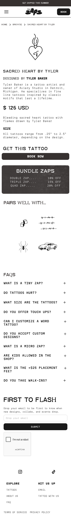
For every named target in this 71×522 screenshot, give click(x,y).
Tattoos (11, 490)
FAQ (8, 502)
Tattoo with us (48, 496)
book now (35, 156)
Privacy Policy (40, 512)
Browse (17, 24)
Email (42, 490)
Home (4, 24)
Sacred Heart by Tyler (41, 24)
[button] (6, 12)
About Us (12, 496)
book (63, 12)
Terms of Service (15, 512)
